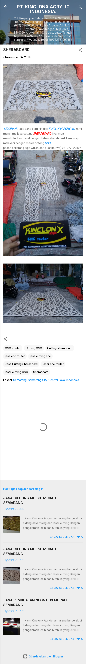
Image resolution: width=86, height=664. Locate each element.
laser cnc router (53, 364)
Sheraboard (40, 372)
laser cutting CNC (16, 372)
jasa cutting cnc (40, 356)
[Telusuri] (80, 8)
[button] (80, 51)
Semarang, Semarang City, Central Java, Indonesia (46, 380)
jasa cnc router (15, 356)
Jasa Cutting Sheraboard (21, 364)
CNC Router (13, 348)
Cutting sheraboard (59, 348)
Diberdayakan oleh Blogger (45, 656)
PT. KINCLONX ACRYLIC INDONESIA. (43, 9)
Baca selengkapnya (66, 537)
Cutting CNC (34, 348)
